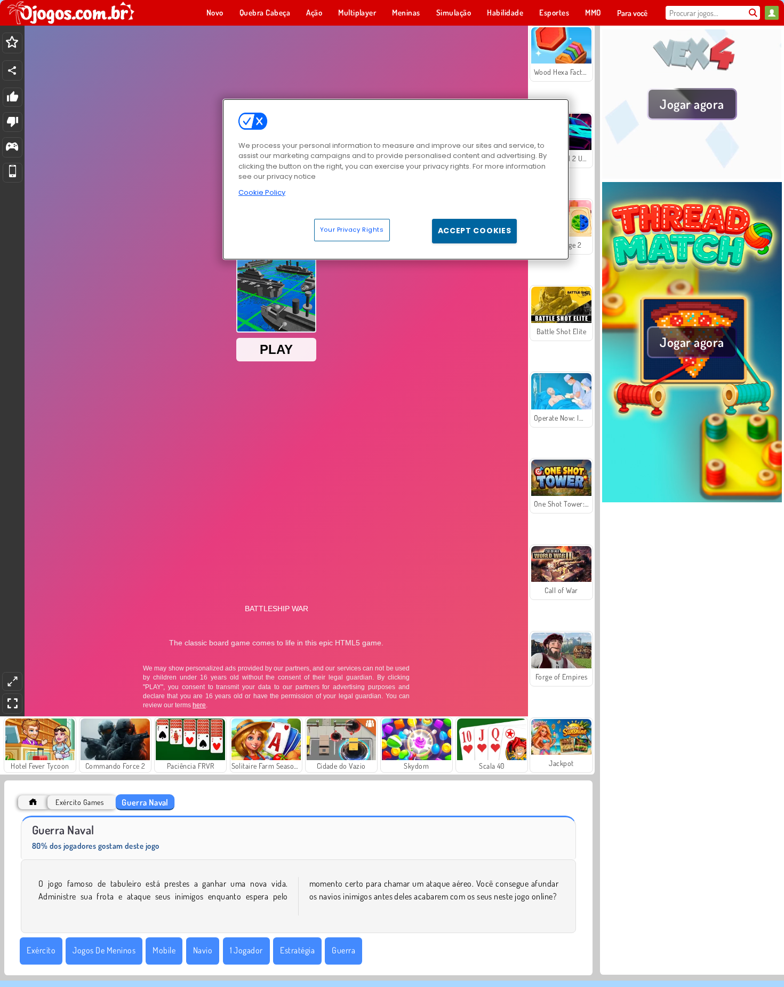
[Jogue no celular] (12, 173)
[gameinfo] (12, 147)
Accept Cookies (474, 230)
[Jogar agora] (692, 175)
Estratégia (297, 950)
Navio (202, 950)
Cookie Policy (261, 192)
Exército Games (79, 802)
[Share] (12, 70)
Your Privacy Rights (352, 229)
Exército (41, 950)
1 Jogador (246, 950)
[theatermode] (12, 681)
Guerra (343, 950)
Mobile (164, 950)
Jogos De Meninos (104, 950)
